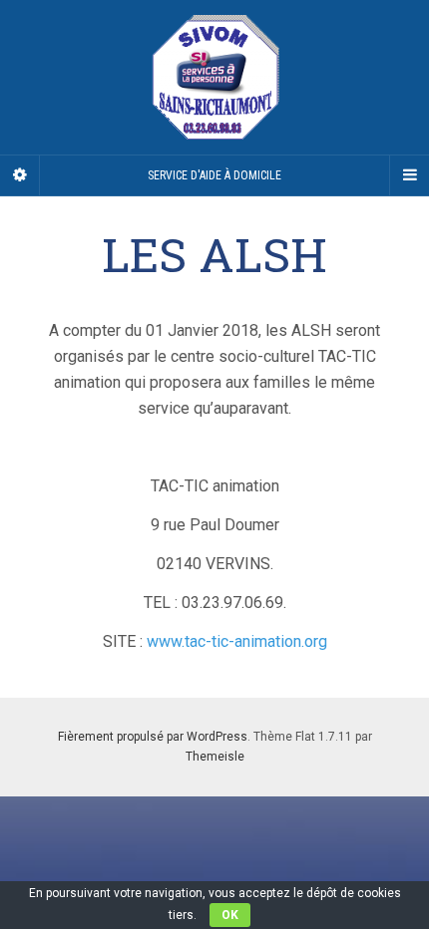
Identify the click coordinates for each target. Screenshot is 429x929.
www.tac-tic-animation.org (237, 641)
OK (229, 915)
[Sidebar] (20, 175)
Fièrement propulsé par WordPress (152, 737)
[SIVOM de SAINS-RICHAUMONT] (214, 77)
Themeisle (215, 757)
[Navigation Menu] (409, 175)
